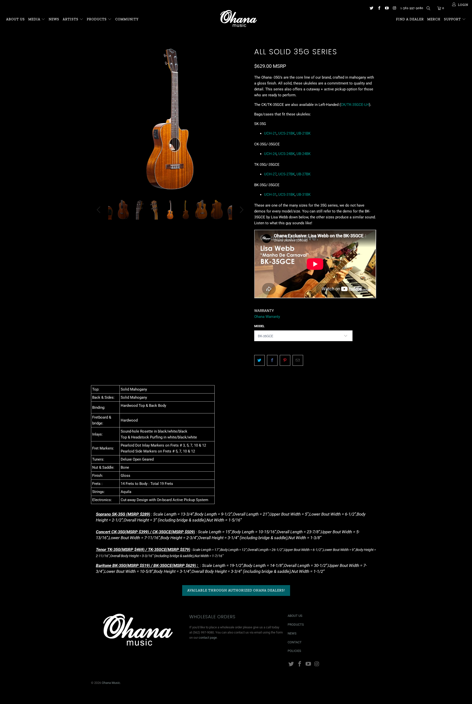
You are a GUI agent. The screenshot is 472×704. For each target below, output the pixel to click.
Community (127, 19)
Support (453, 19)
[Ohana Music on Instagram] (394, 8)
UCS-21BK (286, 133)
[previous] (99, 122)
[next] (241, 122)
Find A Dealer (410, 19)
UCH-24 (270, 154)
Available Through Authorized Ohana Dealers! (236, 590)
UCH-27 (270, 174)
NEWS (292, 633)
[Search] (428, 9)
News (54, 19)
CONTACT (295, 642)
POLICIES (294, 651)
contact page (208, 637)
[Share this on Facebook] (272, 360)
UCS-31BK (286, 194)
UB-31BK (303, 194)
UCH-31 (270, 194)
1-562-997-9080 (411, 8)
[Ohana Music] (238, 18)
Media (34, 19)
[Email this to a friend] (298, 360)
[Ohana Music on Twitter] (371, 8)
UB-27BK (303, 174)
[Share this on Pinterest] (285, 360)
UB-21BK (303, 133)
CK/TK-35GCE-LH (355, 104)
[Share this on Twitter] (259, 360)
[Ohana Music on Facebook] (379, 8)
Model (259, 326)
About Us (15, 19)
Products (97, 19)
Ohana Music (111, 683)
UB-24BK (303, 154)
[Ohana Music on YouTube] (386, 8)
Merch (434, 19)
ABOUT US (295, 616)
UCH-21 (270, 133)
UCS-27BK (286, 174)
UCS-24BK (286, 154)
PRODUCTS (296, 624)
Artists (71, 19)
